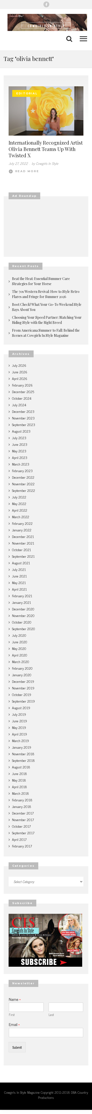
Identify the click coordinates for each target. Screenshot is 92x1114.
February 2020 (22, 668)
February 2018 (22, 799)
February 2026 (22, 385)
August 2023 (21, 431)
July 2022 (19, 496)
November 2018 (23, 753)
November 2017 (23, 819)
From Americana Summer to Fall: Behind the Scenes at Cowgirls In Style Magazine (46, 333)
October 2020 (21, 622)
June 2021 (19, 575)
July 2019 (19, 714)
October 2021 (21, 549)
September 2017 (23, 832)
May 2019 (19, 727)
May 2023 (19, 450)
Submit (17, 1047)
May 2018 (19, 780)
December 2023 (23, 411)
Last (51, 1015)
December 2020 (23, 608)
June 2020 (19, 641)
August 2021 (21, 562)
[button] (81, 38)
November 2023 (23, 417)
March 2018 (20, 793)
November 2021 (23, 543)
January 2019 (21, 747)
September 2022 (23, 490)
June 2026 (19, 371)
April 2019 (19, 733)
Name (15, 999)
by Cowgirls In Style (45, 163)
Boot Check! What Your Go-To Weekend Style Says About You (46, 307)
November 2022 (23, 483)
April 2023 (19, 457)
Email (14, 1024)
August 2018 (21, 766)
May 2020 (19, 648)
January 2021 (21, 602)
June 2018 (19, 773)
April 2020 (19, 654)
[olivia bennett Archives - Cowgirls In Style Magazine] (46, 22)
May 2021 (19, 582)
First (12, 1015)
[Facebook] (46, 4)
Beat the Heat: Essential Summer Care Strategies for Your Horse (41, 281)
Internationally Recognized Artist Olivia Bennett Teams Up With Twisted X (46, 149)
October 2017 (21, 826)
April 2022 (19, 510)
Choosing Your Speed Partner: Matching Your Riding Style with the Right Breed (47, 320)
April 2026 (19, 378)
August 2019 (21, 707)
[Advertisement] (46, 228)
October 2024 (21, 398)
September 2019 (23, 701)
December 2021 (23, 536)
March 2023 (20, 464)
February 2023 (22, 470)
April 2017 (19, 839)
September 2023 (23, 424)
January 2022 (21, 529)
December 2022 (23, 477)
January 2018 (21, 806)
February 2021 (22, 595)
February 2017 (22, 845)
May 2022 (19, 503)
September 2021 (23, 556)
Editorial (27, 93)
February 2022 (22, 523)
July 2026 (19, 365)
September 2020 (23, 628)
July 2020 (19, 635)
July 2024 (19, 404)
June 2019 (19, 720)
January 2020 (21, 674)
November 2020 (23, 615)
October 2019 (21, 694)
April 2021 (19, 589)
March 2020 (20, 661)
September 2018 (23, 760)
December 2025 (23, 391)
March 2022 (20, 516)
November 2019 (23, 687)
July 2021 (19, 569)
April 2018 (19, 786)
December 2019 (23, 681)
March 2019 (20, 740)
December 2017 (23, 813)
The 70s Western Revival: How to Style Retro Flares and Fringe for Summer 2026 (45, 294)
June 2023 (19, 444)
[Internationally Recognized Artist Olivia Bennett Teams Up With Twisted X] (46, 111)
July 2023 (19, 437)
